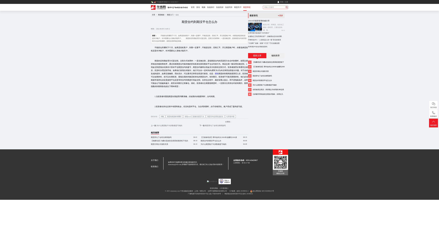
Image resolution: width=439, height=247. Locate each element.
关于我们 (154, 160)
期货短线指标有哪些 (174, 116)
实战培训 (219, 7)
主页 (153, 15)
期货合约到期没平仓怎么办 (211, 141)
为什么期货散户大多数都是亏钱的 (169, 125)
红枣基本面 (230, 116)
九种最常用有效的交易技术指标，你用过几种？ (268, 94)
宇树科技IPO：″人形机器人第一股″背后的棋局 (264, 40)
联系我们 (154, 167)
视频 (203, 7)
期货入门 (170, 15)
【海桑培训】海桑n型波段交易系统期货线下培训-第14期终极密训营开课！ (169, 141)
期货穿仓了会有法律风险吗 (215, 125)
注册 (286, 2)
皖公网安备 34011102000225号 (263, 191)
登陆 (281, 2)
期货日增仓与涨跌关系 (159, 144)
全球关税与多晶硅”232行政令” (258, 33)
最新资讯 (254, 15)
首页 (193, 7)
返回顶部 (433, 125)
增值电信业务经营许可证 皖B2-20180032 (238, 194)
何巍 (162, 116)
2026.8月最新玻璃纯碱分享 (259, 21)
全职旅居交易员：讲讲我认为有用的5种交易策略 (268, 90)
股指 (217, 74)
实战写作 (228, 7)
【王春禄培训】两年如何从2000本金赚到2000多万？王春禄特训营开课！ (219, 137)
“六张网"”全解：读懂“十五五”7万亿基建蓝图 (264, 43)
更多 (280, 15)
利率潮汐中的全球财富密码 (257, 47)
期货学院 (246, 7)
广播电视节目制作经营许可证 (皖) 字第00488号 (205, 194)
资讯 (198, 7)
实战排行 (210, 7)
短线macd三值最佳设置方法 (194, 116)
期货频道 (161, 15)
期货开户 (237, 7)
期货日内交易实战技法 (215, 116)
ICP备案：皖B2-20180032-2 (239, 191)
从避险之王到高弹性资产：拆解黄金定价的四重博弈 (266, 36)
